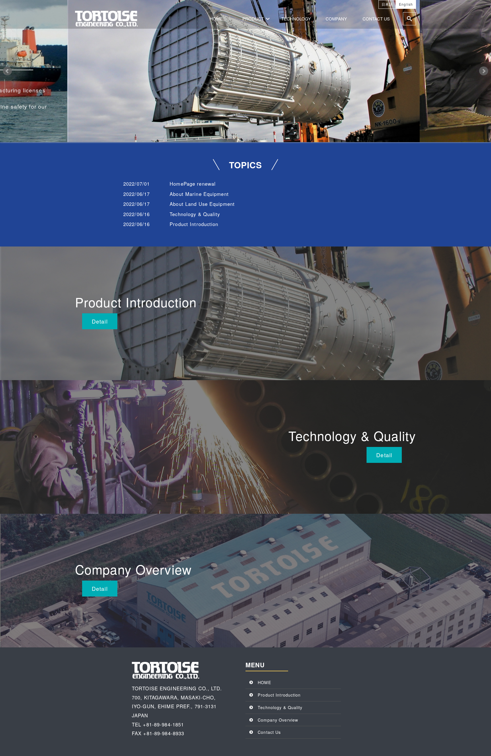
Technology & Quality (280, 707)
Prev (7, 71)
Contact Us (269, 732)
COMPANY (336, 19)
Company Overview (278, 720)
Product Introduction (279, 695)
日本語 (387, 4)
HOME (216, 19)
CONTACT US (376, 19)
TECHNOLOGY (296, 19)
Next (483, 71)
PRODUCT (253, 19)
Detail (100, 321)
